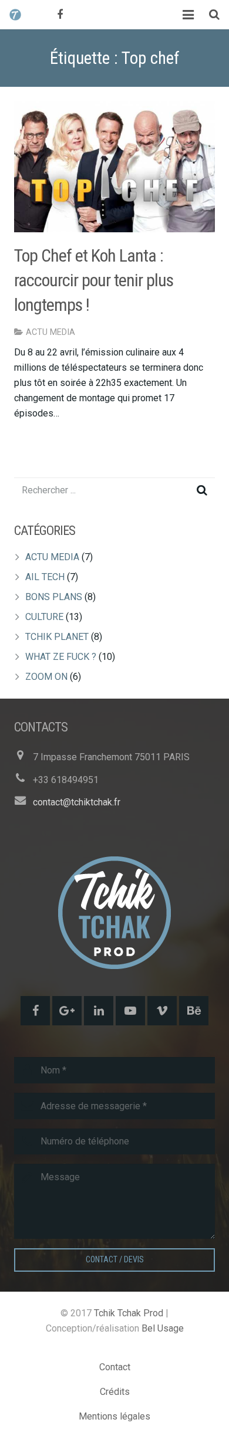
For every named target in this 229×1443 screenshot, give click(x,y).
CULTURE (44, 616)
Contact (114, 1367)
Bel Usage (163, 1328)
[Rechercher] (214, 15)
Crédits (115, 1391)
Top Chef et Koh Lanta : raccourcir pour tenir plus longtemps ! (93, 280)
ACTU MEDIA (50, 332)
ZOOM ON (46, 676)
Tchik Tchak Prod (128, 1313)
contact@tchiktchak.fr (76, 802)
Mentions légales (114, 1416)
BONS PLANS (53, 596)
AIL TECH (45, 576)
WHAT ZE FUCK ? (60, 656)
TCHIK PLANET (57, 636)
